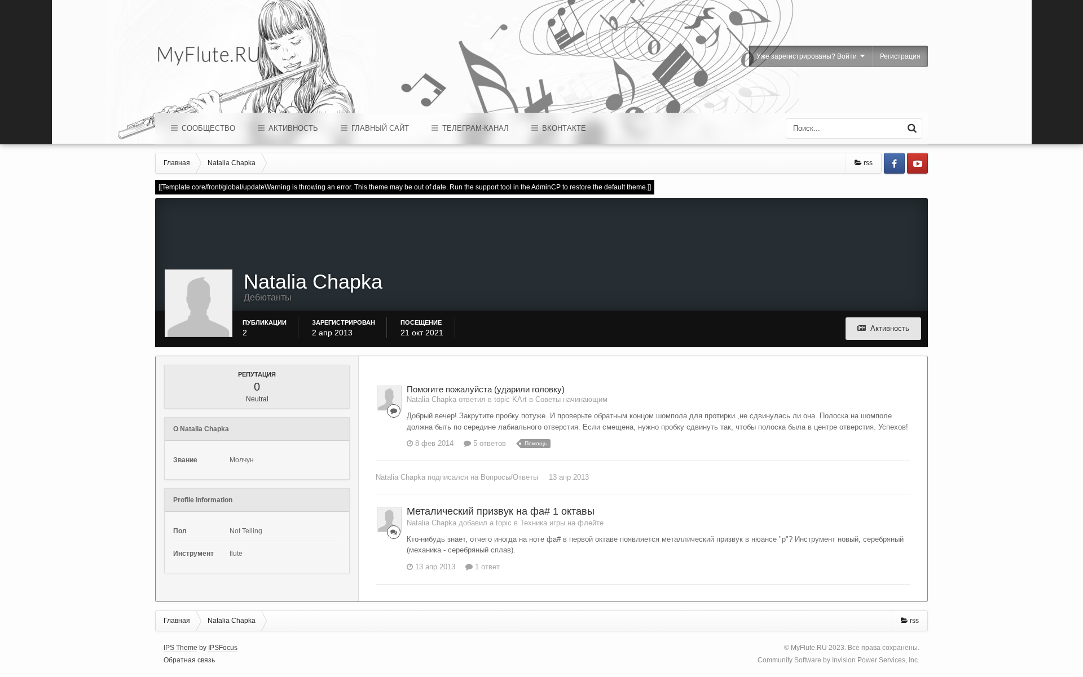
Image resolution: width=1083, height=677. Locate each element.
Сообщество (207, 128)
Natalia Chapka (400, 477)
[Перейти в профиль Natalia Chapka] (389, 398)
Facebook (894, 163)
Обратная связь (189, 660)
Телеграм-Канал (474, 128)
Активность (292, 128)
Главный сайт (379, 128)
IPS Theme (180, 648)
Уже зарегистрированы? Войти (808, 56)
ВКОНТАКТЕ (563, 128)
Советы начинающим (571, 399)
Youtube (917, 163)
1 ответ (486, 567)
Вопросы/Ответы (509, 477)
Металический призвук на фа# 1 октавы (501, 511)
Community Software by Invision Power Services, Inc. (838, 660)
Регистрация (900, 56)
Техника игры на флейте (562, 523)
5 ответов (488, 443)
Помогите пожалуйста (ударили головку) (486, 389)
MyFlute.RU (809, 648)
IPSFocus (222, 648)
